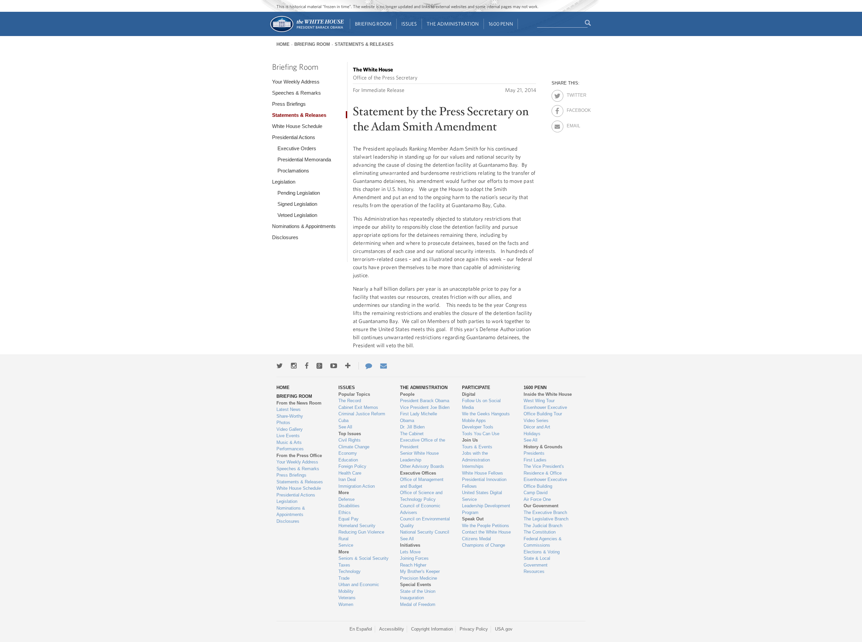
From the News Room (299, 403)
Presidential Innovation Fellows (484, 483)
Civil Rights (349, 440)
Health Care (349, 473)
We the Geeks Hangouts (486, 413)
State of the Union (417, 591)
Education (348, 459)
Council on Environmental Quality (425, 522)
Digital (468, 394)
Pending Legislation (298, 193)
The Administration (453, 24)
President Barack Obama (424, 400)
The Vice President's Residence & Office (544, 470)
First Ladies (535, 459)
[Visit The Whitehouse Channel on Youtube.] (333, 366)
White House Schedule (297, 126)
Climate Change (353, 446)
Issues (409, 24)
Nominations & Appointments (304, 226)
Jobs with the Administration (476, 456)
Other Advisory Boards (422, 466)
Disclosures (285, 237)
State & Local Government (537, 562)
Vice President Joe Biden (425, 407)
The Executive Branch (545, 512)
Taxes (344, 565)
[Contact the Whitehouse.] (365, 366)
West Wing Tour (539, 400)
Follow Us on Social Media (481, 404)
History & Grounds (543, 446)
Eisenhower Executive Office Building (545, 483)
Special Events (415, 584)
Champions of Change (483, 545)
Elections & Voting (542, 551)
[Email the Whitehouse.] (383, 366)
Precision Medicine (418, 578)
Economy (347, 453)
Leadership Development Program (486, 509)
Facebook (572, 109)
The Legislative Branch (546, 518)
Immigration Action (356, 486)
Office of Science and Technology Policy (421, 496)
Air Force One (537, 499)
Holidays (532, 433)
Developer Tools (477, 426)
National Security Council (424, 532)
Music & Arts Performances (290, 446)
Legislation (283, 182)
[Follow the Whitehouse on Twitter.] (279, 366)
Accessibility (391, 629)
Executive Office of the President (422, 443)
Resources (534, 571)
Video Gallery (289, 429)
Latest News (288, 409)
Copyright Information (432, 629)
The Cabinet (412, 433)
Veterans (347, 597)
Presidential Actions (293, 137)
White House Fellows (482, 473)
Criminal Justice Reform (361, 413)
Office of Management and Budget (421, 483)
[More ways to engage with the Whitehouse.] (348, 366)
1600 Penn (501, 24)
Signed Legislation (297, 204)
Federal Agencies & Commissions (543, 542)
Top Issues (349, 433)
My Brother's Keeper (420, 571)
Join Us (470, 440)
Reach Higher (413, 565)
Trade (344, 578)
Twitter (572, 94)
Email (572, 124)
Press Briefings (289, 104)
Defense (346, 499)
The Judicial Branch (543, 525)
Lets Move (410, 551)
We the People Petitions (485, 525)
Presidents (534, 453)
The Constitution (540, 532)
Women (345, 604)
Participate (476, 387)
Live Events (288, 435)
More (343, 492)
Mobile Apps (474, 420)
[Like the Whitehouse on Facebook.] (306, 366)
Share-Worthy (289, 416)
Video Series (536, 420)
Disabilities (349, 505)
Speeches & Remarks (296, 93)
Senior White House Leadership (419, 456)
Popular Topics (354, 394)
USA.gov (503, 629)
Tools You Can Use (480, 433)
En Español (361, 629)
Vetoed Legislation (297, 215)
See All (345, 426)
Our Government (541, 505)
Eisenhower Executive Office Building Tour (545, 411)
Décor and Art (537, 426)
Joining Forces (414, 558)
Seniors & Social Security (363, 558)
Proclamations (293, 170)
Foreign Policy (352, 466)
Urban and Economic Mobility (358, 588)
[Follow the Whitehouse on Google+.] (319, 366)
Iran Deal (347, 479)
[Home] (306, 31)
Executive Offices (418, 473)
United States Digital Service (482, 496)
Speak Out (473, 518)
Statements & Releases (364, 44)
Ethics (344, 512)
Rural (343, 538)
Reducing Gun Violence (361, 532)
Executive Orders (296, 148)
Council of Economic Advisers (420, 509)
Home (283, 44)
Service (345, 545)
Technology (349, 571)
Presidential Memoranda (304, 159)
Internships (473, 466)
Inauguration (412, 597)
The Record (349, 400)
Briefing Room (373, 24)
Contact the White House (486, 532)
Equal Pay (348, 518)
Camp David (536, 492)
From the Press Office (299, 455)
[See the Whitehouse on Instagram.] (294, 366)
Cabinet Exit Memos (358, 407)
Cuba (343, 420)
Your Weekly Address (296, 82)
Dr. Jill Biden (412, 426)
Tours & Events (477, 446)
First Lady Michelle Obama (418, 417)
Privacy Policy (474, 629)
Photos (283, 422)
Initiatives (410, 545)
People (407, 394)
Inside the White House (548, 394)
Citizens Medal (476, 538)
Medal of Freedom (417, 604)
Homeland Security (356, 525)
